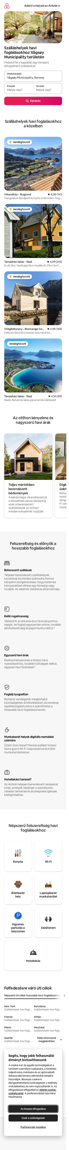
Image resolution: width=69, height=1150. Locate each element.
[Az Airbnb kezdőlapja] (7, 5)
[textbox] (18, 90)
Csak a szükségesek (33, 1118)
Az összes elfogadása (33, 1108)
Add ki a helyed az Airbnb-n (42, 6)
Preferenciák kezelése (33, 1127)
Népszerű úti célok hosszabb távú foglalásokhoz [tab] (32, 995)
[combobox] (33, 78)
